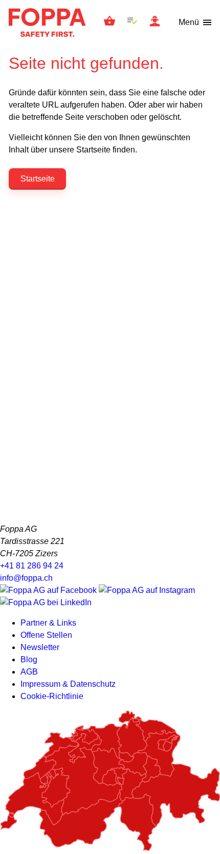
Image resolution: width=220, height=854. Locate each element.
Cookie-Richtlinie (51, 696)
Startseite (37, 178)
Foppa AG (47, 22)
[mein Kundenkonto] (154, 22)
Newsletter (39, 647)
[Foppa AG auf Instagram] (147, 590)
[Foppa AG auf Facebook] (49, 590)
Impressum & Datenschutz (68, 684)
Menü (189, 22)
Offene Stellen (46, 635)
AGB (29, 671)
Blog (28, 659)
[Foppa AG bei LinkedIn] (46, 602)
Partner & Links (48, 622)
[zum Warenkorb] (109, 22)
